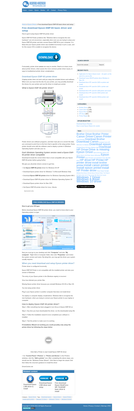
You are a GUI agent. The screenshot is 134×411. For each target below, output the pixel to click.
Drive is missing (99, 149)
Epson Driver (32, 24)
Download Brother (95, 139)
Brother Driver (83, 107)
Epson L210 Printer (85, 155)
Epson (37, 10)
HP (48, 10)
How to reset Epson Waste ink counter (88, 126)
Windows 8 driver (66, 399)
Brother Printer (100, 134)
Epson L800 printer (95, 155)
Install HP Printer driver (93, 169)
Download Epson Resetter (84, 124)
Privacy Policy (62, 10)
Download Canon (87, 141)
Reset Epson (84, 173)
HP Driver (82, 114)
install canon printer (96, 165)
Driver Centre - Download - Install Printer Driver (34, 4)
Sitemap (103, 406)
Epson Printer (67, 397)
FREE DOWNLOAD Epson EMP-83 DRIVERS (48, 202)
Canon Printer (102, 136)
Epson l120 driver (97, 152)
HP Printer (98, 159)
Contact (53, 10)
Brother (43, 10)
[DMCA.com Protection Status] (29, 409)
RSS (109, 406)
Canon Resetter (81, 139)
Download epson (46, 397)
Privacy (91, 406)
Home (25, 10)
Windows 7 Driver (54, 399)
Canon (31, 10)
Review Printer (99, 173)
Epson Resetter (89, 157)
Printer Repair (83, 116)
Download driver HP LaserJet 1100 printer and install (95, 90)
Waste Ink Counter (101, 175)
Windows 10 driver (41, 399)
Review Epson (91, 173)
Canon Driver (83, 109)
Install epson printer (28, 399)
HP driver (85, 159)
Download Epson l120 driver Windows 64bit (87, 147)
